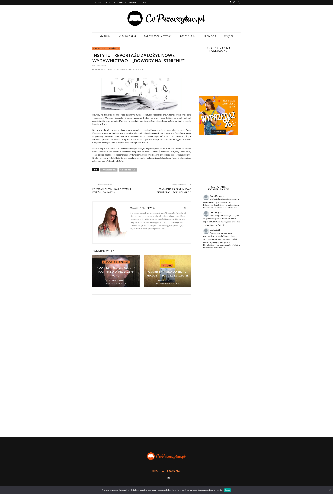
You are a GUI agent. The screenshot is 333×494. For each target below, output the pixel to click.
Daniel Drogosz (217, 196)
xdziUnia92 (215, 230)
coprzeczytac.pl (102, 2)
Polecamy (167, 266)
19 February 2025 (231, 207)
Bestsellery (188, 36)
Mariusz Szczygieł (109, 170)
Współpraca (120, 2)
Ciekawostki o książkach (106, 48)
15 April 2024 (220, 225)
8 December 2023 (220, 248)
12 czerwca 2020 (166, 283)
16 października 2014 (129, 69)
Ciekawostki (127, 36)
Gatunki (105, 36)
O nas (143, 2)
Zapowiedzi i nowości (158, 36)
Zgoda (227, 490)
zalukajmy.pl (216, 212)
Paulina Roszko (116, 280)
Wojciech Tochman (127, 170)
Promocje (209, 36)
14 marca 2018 (114, 283)
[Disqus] (141, 331)
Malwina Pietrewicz (105, 69)
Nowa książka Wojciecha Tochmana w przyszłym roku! (116, 271)
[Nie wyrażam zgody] (329, 490)
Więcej (228, 36)
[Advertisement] (218, 160)
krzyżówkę (232, 199)
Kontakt (133, 2)
